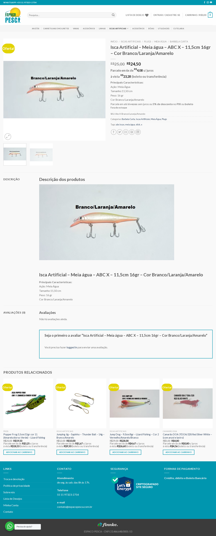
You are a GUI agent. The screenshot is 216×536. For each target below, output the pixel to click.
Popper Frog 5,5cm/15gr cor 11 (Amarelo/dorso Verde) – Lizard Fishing (24, 436)
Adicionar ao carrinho (19, 452)
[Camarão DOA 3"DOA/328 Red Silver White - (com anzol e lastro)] (188, 403)
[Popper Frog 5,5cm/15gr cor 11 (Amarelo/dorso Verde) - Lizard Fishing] (28, 403)
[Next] (99, 89)
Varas (76, 28)
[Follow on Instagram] (208, 2)
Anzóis (35, 28)
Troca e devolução (13, 479)
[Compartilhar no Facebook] (113, 132)
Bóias (151, 28)
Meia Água (160, 41)
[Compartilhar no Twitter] (120, 132)
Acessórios (89, 28)
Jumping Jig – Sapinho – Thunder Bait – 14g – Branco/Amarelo (80, 436)
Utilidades (163, 28)
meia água (130, 124)
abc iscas (120, 124)
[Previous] (10, 89)
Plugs (147, 41)
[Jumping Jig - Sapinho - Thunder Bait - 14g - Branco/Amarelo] (81, 403)
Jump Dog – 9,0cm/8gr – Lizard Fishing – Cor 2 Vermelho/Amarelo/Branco (134, 436)
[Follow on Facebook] (205, 2)
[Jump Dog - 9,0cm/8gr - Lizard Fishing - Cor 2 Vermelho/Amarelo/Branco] (134, 403)
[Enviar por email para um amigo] (126, 132)
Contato (8, 511)
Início (114, 41)
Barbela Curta (179, 41)
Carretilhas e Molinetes (56, 28)
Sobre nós (9, 492)
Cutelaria (178, 28)
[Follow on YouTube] (211, 2)
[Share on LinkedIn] (138, 132)
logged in (71, 347)
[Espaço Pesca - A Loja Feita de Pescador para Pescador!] (12, 15)
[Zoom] (8, 136)
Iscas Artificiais (117, 28)
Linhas (102, 28)
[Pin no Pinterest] (132, 132)
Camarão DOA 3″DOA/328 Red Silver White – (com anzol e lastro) (187, 436)
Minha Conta (10, 505)
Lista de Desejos (12, 498)
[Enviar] (113, 15)
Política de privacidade (16, 485)
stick (138, 124)
